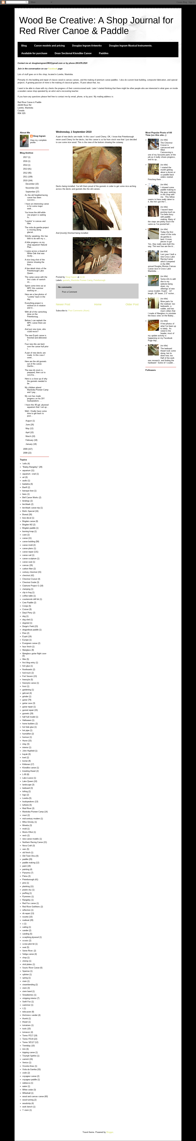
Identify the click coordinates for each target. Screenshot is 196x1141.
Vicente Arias (28, 1066)
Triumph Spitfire (29, 1056)
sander (25, 930)
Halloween (26, 720)
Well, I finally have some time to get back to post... (36, 413)
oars (24, 849)
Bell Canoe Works (30, 497)
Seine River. (27, 951)
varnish (25, 1059)
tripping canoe (28, 1052)
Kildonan (26, 764)
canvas (25, 565)
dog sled (26, 619)
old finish (26, 852)
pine (24, 883)
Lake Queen (27, 781)
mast (24, 815)
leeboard (26, 788)
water (24, 1086)
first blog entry (28, 662)
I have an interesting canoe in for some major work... (37, 206)
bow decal (26, 518)
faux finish (27, 646)
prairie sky (27, 890)
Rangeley (26, 900)
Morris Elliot (27, 832)
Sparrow (26, 971)
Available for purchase (34, 53)
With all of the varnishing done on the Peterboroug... (36, 314)
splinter (25, 974)
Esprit (25, 636)
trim (24, 1049)
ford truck (26, 673)
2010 (25, 180)
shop (24, 957)
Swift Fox (26, 1001)
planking (26, 886)
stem (24, 988)
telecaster (26, 1012)
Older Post (132, 304)
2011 (25, 177)
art (23, 477)
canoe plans (27, 548)
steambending (28, 984)
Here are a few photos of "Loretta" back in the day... (36, 296)
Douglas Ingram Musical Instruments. (130, 45)
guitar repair (27, 707)
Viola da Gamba (29, 1069)
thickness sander (30, 1015)
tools (24, 1028)
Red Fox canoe (29, 903)
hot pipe (25, 730)
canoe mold (27, 545)
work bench (27, 1107)
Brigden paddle (29, 528)
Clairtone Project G (30, 586)
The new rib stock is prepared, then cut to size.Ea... (35, 372)
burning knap (28, 531)
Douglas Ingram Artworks (87, 45)
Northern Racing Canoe (32, 842)
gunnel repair (28, 710)
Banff (24, 487)
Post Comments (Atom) (78, 310)
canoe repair (27, 552)
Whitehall (26, 1093)
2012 (25, 173)
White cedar (27, 1090)
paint (24, 866)
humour (25, 737)
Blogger (109, 1132)
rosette (25, 917)
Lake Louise (27, 778)
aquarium (26, 470)
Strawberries (27, 995)
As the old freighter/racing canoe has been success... (36, 197)
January (29, 444)
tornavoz (26, 1032)
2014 (25, 165)
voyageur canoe (29, 1076)
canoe (25, 538)
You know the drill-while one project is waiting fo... (35, 214)
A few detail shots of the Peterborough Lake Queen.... (35, 270)
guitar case (27, 703)
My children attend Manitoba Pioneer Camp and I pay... (36, 389)
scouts (25, 940)
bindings (26, 501)
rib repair (26, 913)
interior (25, 747)
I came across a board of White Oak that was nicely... (36, 253)
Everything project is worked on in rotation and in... (35, 305)
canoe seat (27, 562)
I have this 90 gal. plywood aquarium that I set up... (37, 406)
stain (24, 981)
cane (24, 535)
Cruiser (25, 609)
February (30, 440)
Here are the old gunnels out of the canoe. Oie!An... (35, 363)
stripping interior (29, 998)
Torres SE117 (28, 1042)
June (28, 424)
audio (24, 480)
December (30, 184)
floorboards (27, 669)
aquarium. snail (29, 474)
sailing (25, 927)
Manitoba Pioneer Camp (81, 280)
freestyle (26, 679)
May (28, 428)
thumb (25, 1018)
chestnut (26, 575)
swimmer (26, 1005)
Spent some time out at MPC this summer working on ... (35, 288)
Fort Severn (27, 676)
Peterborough (99, 280)
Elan (24, 633)
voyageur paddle (29, 1079)
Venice (25, 1062)
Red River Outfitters (31, 906)
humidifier (26, 734)
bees (24, 494)
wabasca (26, 1083)
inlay (24, 744)
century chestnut (29, 572)
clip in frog (27, 592)
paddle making (28, 862)
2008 (25, 453)
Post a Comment (69, 292)
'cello (24, 463)
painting (25, 869)
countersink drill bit (30, 599)
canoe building (28, 541)
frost (24, 686)
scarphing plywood (30, 937)
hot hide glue (28, 727)
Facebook (52, 69)
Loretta (25, 798)
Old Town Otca (29, 856)
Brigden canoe (28, 521)
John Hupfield (28, 751)
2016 (25, 161)
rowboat (25, 920)
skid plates (27, 964)
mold (24, 829)
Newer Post (63, 304)
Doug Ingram (39, 136)
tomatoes (26, 1025)
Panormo (26, 873)
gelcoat (25, 693)
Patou (25, 876)
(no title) (164, 140)
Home (98, 304)
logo (24, 795)
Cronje (25, 606)
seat (24, 947)
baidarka (26, 484)
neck (24, 835)
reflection (26, 910)
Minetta (25, 825)
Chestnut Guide (29, 582)
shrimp (25, 961)
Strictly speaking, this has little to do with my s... (36, 237)
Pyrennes (26, 896)
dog (24, 616)
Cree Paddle (27, 602)
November (30, 188)
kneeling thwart (29, 771)
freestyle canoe (29, 683)
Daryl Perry (27, 613)
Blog (24, 45)
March (29, 436)
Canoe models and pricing (49, 45)
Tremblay (26, 1045)
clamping (26, 589)
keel (24, 757)
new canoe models (30, 839)
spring (25, 978)
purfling (25, 893)
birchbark (26, 504)
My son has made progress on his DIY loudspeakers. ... (35, 398)
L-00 (24, 774)
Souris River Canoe (31, 968)
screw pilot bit (28, 944)
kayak (25, 754)
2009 (25, 449)
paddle (25, 859)
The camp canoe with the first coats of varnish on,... (36, 279)
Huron (25, 740)
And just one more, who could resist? (35, 330)
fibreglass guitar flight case (34, 653)
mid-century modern (31, 818)
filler (24, 659)
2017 (25, 157)
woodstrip (26, 1103)
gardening (26, 690)
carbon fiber (27, 569)
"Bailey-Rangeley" (30, 467)
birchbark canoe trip (31, 508)
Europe (25, 640)
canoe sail (26, 555)
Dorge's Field (28, 626)
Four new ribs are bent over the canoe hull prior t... (36, 346)
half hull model (28, 717)
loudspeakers (28, 801)
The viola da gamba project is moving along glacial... (37, 229)
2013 (25, 169)
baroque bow (28, 491)
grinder (25, 696)
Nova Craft (27, 845)
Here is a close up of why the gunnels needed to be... (36, 381)
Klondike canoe (29, 767)
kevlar (25, 761)
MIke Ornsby (28, 822)
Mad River (26, 808)
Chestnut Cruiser (29, 579)
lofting (25, 791)
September (31, 192)
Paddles (103, 53)
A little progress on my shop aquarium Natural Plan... (36, 244)
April (28, 432)
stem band (27, 991)
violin (24, 1073)
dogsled (25, 623)
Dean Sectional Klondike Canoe (73, 53)
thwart (25, 1022)
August (29, 421)
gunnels (66, 280)
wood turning (28, 1100)
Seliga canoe (28, 954)
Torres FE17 (27, 1035)
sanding (25, 934)
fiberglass (26, 650)
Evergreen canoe (29, 643)
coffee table (27, 596)
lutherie (25, 805)
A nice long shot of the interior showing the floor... (35, 262)
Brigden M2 (27, 524)
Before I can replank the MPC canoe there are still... (35, 322)
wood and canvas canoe (33, 1096)
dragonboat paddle (30, 630)
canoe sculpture (29, 558)
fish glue (26, 666)
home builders (28, 723)
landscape (26, 785)
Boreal (25, 514)
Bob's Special (28, 511)
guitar (24, 700)
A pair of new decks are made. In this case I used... (35, 355)
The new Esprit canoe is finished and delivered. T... (36, 337)
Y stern (25, 1110)
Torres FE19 (27, 1039)
